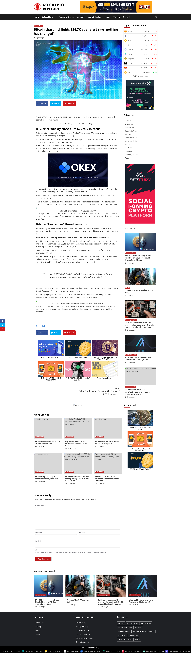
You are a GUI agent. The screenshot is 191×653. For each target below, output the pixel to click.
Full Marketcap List (140, 76)
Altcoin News (129, 124)
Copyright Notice (82, 630)
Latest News (47, 17)
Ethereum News (131, 138)
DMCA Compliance (83, 634)
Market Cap (39, 623)
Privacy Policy (81, 623)
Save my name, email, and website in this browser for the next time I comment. (70, 552)
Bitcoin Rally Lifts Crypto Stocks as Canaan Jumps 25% (46, 477)
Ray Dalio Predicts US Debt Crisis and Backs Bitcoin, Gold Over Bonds (77, 443)
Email (82, 532)
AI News (81, 17)
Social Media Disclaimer (84, 638)
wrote (49, 192)
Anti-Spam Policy (82, 626)
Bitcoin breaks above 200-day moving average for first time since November (77, 478)
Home (36, 17)
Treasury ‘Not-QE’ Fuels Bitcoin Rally (139, 291)
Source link (40, 326)
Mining (107, 17)
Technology (129, 151)
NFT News (128, 148)
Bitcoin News (38, 26)
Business (128, 134)
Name (38, 532)
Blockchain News (131, 131)
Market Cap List (94, 17)
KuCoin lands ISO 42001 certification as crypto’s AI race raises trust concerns (139, 391)
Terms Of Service (82, 642)
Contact (126, 17)
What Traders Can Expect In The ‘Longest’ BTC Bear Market (99, 391)
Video (127, 158)
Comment (40, 505)
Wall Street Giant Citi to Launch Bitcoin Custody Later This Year (107, 478)
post (84, 262)
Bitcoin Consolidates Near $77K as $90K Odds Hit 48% (47, 442)
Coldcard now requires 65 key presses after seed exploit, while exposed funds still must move (139, 324)
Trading (116, 17)
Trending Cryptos (66, 17)
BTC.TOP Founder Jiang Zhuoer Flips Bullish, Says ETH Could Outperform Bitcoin (138, 257)
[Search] (156, 17)
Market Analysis (131, 141)
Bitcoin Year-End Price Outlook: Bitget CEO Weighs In (107, 442)
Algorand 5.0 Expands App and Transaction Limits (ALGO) (138, 358)
